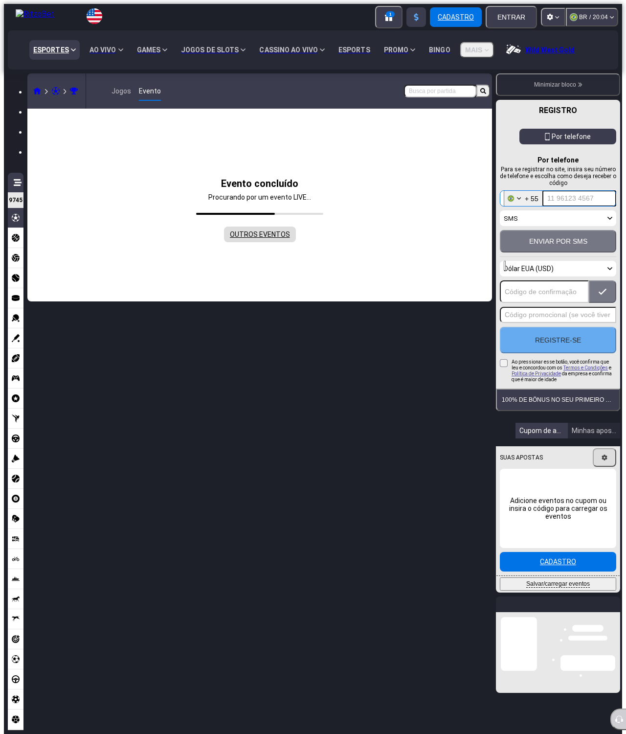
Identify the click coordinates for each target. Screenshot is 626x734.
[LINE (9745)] (37, 91)
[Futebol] (56, 91)
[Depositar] (416, 17)
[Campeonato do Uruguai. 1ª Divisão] (74, 91)
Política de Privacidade (536, 373)
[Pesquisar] (483, 91)
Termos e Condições (585, 367)
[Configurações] (553, 17)
